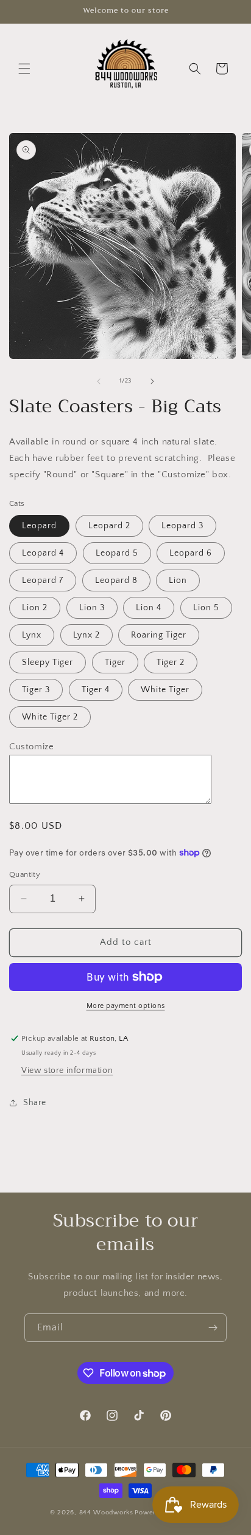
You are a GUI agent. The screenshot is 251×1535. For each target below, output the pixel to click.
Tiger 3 (36, 690)
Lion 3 (92, 608)
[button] (24, 68)
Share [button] (34, 1103)
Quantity (24, 874)
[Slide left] (98, 381)
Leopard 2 (109, 526)
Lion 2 (35, 608)
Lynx (31, 635)
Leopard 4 (43, 553)
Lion (178, 580)
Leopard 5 (117, 553)
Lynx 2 (86, 635)
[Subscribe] (212, 1327)
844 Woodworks (106, 1512)
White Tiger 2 (50, 717)
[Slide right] (152, 381)
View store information (67, 1070)
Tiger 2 (171, 662)
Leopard (39, 526)
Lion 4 (148, 608)
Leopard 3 (182, 526)
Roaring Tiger (158, 635)
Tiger (115, 662)
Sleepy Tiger (47, 662)
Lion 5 (206, 608)
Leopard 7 (42, 580)
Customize (31, 746)
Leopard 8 (116, 580)
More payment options (126, 1006)
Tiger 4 (96, 690)
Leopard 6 (190, 553)
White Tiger (165, 690)
